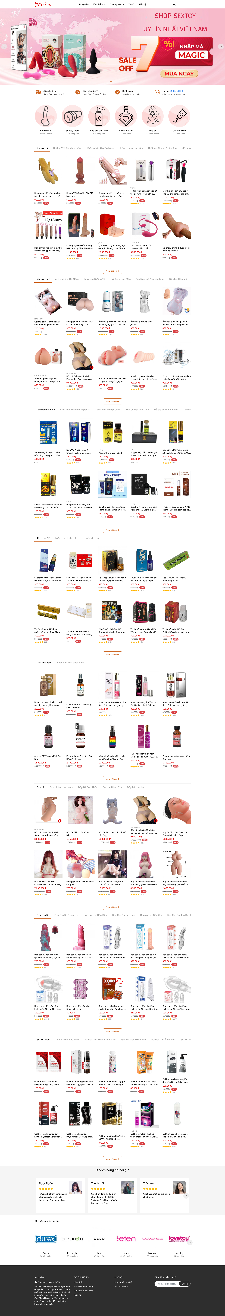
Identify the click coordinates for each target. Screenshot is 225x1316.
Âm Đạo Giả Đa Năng (67, 278)
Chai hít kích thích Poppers (75, 409)
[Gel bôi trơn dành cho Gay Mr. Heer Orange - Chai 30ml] (144, 1062)
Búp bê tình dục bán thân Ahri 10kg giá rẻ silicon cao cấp (143, 884)
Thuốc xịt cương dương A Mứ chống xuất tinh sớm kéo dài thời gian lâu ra (176, 510)
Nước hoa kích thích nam (70, 662)
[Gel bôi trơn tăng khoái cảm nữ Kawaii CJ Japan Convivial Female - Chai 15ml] (80, 1062)
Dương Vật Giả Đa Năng (100, 148)
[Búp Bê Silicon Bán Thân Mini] (80, 810)
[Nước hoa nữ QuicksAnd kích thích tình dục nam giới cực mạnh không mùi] (176, 685)
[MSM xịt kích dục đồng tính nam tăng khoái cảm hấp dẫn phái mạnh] (112, 736)
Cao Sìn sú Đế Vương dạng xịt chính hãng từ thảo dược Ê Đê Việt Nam (176, 453)
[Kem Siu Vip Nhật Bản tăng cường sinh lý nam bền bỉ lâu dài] (112, 484)
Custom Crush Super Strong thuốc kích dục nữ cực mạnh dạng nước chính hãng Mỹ (47, 580)
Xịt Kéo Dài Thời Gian (137, 409)
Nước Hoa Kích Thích (66, 538)
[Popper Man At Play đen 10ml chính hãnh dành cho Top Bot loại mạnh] (80, 484)
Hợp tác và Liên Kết (123, 1282)
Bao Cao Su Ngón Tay (66, 915)
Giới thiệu (78, 1282)
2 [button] (114, 81)
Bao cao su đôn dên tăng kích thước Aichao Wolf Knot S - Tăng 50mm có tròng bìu (112, 957)
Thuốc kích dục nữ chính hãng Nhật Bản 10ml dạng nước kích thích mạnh (79, 634)
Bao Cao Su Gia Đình (123, 915)
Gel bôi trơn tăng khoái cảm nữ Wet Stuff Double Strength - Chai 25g (111, 1139)
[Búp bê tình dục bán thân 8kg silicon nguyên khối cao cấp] (176, 864)
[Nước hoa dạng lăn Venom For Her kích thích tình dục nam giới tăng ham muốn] (144, 685)
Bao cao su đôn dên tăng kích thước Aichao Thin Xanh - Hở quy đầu (48, 1009)
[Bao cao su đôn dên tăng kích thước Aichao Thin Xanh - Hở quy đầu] (48, 989)
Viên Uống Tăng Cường (107, 409)
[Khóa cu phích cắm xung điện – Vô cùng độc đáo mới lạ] (176, 356)
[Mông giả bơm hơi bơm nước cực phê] (80, 864)
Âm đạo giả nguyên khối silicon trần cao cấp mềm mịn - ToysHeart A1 (144, 379)
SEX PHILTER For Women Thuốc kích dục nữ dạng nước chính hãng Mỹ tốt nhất (80, 580)
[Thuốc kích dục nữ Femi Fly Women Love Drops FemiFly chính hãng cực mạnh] (144, 612)
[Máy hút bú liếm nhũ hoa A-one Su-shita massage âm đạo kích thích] (176, 170)
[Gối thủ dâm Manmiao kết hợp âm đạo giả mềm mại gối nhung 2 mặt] (48, 301)
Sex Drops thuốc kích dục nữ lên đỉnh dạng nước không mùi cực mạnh (112, 580)
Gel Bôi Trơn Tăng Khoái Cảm (100, 1039)
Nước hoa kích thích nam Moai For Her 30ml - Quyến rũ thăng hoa (143, 756)
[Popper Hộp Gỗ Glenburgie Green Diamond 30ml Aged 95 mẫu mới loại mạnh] (144, 432)
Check (185, 1283)
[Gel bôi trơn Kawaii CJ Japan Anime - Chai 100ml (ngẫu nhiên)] (112, 1062)
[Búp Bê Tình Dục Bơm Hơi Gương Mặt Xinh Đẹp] (176, 810)
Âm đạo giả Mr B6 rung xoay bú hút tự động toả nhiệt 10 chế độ (112, 324)
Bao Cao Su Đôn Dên (95, 915)
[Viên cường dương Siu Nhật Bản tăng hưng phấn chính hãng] (48, 432)
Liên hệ (77, 1295)
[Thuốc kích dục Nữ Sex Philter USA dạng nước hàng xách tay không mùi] (176, 612)
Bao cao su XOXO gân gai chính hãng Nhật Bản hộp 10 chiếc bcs (112, 1009)
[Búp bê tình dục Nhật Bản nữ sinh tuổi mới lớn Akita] (112, 864)
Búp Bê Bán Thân (88, 787)
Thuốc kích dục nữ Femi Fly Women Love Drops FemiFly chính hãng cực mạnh (144, 632)
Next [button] (221, 46)
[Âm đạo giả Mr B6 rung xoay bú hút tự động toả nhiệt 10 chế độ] (112, 301)
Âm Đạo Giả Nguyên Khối (150, 278)
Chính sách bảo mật (83, 1290)
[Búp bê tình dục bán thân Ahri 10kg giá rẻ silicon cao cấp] (144, 864)
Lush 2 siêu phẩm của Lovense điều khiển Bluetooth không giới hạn (142, 248)
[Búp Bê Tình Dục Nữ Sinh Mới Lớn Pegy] (112, 810)
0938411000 (176, 91)
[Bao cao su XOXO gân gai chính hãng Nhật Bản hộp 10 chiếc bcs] (112, 989)
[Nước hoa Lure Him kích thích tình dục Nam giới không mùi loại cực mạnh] (48, 685)
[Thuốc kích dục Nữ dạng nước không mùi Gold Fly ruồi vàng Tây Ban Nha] (48, 612)
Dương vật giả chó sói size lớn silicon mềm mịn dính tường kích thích (111, 196)
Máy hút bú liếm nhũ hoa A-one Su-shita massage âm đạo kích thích (175, 193)
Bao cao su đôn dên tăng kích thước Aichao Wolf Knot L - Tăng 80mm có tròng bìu (176, 957)
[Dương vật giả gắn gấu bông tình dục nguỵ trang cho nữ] (48, 170)
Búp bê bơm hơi (135, 787)
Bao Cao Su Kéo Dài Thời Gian (183, 915)
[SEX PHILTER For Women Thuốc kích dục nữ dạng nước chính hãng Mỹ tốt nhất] (80, 560)
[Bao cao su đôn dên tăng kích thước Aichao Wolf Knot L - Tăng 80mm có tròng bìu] (176, 937)
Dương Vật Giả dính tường (67, 148)
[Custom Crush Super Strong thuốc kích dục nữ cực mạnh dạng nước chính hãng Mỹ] (48, 560)
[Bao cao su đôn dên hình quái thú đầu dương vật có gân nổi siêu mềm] (48, 937)
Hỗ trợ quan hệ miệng (166, 409)
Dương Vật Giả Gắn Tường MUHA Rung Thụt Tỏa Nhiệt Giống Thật (79, 248)
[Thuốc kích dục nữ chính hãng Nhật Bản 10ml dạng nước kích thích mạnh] (80, 612)
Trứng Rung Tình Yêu (131, 148)
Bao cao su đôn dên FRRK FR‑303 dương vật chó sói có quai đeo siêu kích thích (80, 957)
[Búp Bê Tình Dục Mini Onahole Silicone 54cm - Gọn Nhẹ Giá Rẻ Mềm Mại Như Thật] (48, 864)
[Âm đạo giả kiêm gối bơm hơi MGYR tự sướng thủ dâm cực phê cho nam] (176, 301)
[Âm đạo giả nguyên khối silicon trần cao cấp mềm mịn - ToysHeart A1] (144, 356)
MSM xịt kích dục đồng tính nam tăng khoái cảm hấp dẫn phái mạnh (111, 759)
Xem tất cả (111, 270)
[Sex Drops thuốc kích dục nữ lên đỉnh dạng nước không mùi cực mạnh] (112, 560)
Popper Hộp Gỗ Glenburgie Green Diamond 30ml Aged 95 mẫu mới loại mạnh (143, 455)
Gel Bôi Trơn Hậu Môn (67, 1039)
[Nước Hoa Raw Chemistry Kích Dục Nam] (80, 685)
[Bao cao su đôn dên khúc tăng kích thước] (80, 989)
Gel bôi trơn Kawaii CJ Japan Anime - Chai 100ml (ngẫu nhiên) (112, 1084)
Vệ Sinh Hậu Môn (121, 278)
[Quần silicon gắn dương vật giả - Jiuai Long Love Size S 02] (112, 225)
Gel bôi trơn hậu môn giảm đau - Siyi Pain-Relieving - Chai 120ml (175, 1082)
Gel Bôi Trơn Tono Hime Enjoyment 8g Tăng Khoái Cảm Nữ (46, 1084)
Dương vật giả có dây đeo (162, 148)
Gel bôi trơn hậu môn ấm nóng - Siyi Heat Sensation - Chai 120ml (48, 1137)
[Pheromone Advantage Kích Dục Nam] (176, 736)
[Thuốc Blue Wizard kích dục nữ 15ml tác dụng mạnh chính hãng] (144, 560)
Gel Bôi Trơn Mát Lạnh (133, 1039)
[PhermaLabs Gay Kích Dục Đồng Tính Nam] (80, 736)
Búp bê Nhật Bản (112, 787)
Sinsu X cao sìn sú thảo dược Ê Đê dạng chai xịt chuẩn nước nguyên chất (48, 507)
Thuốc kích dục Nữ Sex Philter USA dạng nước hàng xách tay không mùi (176, 632)
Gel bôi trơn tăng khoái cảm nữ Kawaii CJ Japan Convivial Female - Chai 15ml (80, 1084)
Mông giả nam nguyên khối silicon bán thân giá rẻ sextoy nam (79, 324)
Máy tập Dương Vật (95, 278)
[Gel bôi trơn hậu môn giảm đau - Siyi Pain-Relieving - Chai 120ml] (176, 1062)
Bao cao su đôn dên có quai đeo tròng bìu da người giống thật (144, 957)
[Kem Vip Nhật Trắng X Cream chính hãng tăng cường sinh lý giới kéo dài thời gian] (80, 432)
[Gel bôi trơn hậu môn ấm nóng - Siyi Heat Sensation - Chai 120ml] (48, 1113)
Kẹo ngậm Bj (190, 409)
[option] (112, 46)
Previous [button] (4, 46)
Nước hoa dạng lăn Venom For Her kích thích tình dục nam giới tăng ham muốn (143, 705)
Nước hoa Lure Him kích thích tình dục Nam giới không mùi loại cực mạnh (48, 705)
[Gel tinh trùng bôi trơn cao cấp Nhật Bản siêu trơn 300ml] (176, 1113)
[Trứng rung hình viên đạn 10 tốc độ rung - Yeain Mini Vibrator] (144, 170)
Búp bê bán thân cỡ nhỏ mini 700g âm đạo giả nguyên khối (112, 381)
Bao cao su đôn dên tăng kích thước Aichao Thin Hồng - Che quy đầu (176, 1009)
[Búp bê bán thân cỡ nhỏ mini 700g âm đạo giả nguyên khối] (112, 356)
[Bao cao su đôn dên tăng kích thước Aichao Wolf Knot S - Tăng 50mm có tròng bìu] (112, 937)
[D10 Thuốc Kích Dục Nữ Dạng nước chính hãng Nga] (112, 612)
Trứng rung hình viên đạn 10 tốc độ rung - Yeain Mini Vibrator (144, 193)
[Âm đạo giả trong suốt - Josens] (144, 301)
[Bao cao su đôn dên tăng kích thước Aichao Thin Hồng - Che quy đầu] (176, 989)
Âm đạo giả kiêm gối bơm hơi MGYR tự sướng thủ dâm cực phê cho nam (175, 324)
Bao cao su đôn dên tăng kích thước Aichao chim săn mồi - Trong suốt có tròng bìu (144, 1009)
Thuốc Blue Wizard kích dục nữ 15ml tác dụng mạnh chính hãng (143, 580)
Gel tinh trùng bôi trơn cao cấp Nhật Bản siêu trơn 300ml (175, 1137)
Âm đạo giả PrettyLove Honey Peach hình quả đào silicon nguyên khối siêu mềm (48, 381)
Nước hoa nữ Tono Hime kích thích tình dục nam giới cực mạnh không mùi (112, 705)
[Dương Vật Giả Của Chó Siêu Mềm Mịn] (80, 170)
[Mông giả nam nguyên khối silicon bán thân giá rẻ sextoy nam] (80, 301)
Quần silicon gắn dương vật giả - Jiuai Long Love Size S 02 (111, 248)
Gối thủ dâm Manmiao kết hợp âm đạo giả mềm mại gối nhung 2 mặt (47, 324)
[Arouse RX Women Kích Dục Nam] (48, 736)
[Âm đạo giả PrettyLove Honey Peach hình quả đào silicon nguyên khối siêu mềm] (48, 356)
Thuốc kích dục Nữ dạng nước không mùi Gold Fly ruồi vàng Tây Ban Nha (48, 632)
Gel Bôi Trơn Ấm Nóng (163, 1039)
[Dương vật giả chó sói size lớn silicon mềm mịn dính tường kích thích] (112, 170)
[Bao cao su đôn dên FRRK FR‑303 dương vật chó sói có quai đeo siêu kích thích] (80, 937)
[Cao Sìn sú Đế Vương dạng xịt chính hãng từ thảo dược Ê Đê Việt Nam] (176, 432)
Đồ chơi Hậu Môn (178, 278)
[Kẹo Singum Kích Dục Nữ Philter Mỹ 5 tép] (176, 560)
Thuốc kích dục (91, 538)
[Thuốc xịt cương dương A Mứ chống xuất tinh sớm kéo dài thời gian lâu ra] (176, 484)
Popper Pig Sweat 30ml (110, 453)
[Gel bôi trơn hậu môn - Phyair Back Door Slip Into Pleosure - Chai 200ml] (80, 1113)
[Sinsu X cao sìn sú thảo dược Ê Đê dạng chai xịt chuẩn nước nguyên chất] (48, 484)
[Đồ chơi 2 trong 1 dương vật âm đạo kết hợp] (176, 225)
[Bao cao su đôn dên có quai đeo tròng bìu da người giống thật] (144, 937)
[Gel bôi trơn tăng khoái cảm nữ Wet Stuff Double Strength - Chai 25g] (112, 1113)
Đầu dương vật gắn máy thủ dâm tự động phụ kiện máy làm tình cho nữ (48, 250)
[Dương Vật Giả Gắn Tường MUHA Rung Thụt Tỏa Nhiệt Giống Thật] (80, 225)
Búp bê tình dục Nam (61, 787)
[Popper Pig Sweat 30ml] (112, 432)
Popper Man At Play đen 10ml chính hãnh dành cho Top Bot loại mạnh (79, 507)
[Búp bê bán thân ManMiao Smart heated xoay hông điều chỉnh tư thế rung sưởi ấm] (48, 810)
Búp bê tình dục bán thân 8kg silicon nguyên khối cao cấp (175, 884)
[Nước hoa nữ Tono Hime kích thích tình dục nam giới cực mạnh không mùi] (112, 685)
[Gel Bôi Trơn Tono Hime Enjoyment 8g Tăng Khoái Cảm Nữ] (48, 1062)
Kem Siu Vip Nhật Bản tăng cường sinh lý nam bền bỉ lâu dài (112, 510)
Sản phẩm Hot (121, 1286)
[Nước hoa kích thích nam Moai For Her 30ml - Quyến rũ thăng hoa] (144, 736)
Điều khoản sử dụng (83, 1286)
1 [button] (111, 81)
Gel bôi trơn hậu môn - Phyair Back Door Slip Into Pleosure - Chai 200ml (79, 1137)
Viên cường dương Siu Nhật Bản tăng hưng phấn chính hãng (47, 455)
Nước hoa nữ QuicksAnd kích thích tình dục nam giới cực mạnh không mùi (176, 705)
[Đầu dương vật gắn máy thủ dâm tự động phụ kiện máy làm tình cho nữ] (48, 225)
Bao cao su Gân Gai (151, 915)
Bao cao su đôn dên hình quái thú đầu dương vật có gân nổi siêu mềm (47, 957)
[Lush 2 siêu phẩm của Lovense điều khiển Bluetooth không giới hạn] (144, 225)
